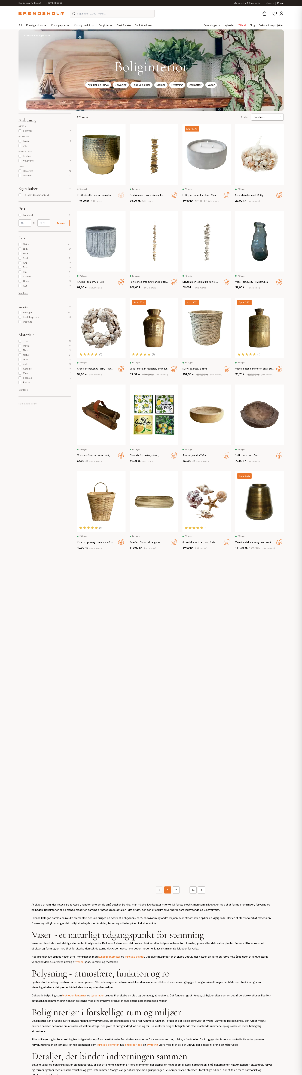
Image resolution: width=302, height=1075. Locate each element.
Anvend (61, 223)
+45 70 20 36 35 (54, 3)
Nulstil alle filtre (28, 403)
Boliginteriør (106, 25)
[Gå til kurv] (264, 13)
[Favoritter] (274, 13)
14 (193, 890)
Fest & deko (124, 25)
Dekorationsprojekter (271, 25)
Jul (20, 25)
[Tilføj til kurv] (121, 195)
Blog (252, 25)
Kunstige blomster (36, 25)
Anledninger (210, 25)
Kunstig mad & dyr (84, 25)
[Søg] (73, 13)
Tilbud (242, 25)
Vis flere (23, 293)
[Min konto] (281, 13)
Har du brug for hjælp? (30, 3)
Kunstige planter (60, 25)
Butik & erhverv (143, 25)
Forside (28, 35)
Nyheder (229, 25)
